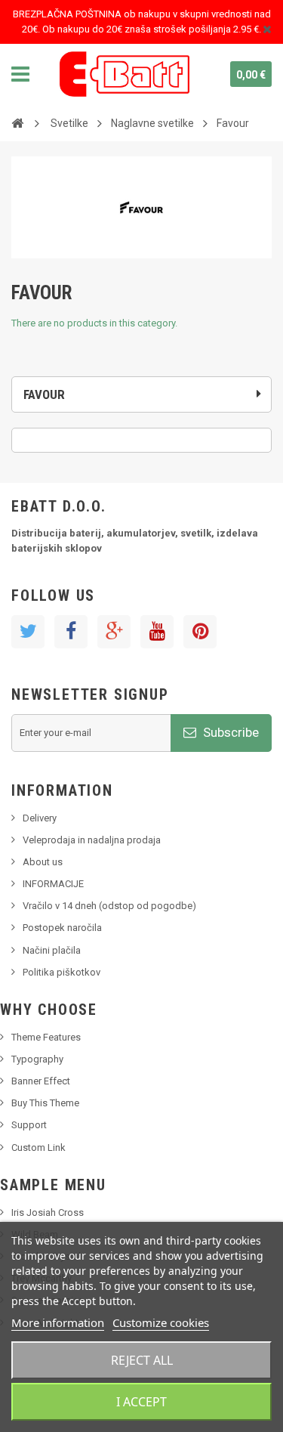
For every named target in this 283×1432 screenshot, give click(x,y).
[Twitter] (28, 631)
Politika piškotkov (61, 972)
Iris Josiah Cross (47, 1212)
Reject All (142, 1360)
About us (43, 862)
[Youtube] (157, 631)
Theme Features (46, 1037)
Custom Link (38, 1147)
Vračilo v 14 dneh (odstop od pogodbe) (109, 905)
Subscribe (229, 732)
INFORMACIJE (53, 883)
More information (57, 1322)
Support (29, 1124)
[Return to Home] (17, 122)
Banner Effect (40, 1081)
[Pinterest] (200, 631)
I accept (141, 1401)
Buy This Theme (45, 1103)
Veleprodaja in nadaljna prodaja (92, 840)
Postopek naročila (62, 927)
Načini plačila (52, 950)
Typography (37, 1059)
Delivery (40, 818)
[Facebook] (71, 631)
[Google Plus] (114, 631)
